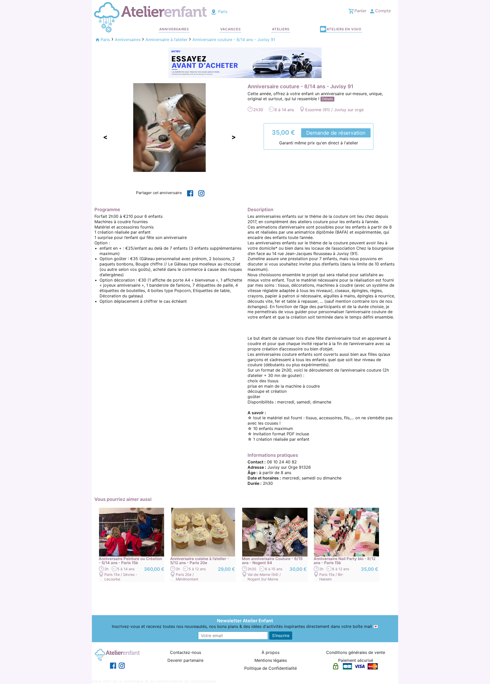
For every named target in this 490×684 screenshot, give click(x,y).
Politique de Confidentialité (270, 668)
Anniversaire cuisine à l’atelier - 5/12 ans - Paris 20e (199, 561)
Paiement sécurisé (355, 660)
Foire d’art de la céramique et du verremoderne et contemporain (154, 681)
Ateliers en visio (344, 29)
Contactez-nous (185, 652)
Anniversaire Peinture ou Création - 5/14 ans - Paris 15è (130, 561)
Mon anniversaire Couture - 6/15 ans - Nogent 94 (272, 561)
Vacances (230, 29)
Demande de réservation (335, 133)
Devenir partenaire (185, 660)
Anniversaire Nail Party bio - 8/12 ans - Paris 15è (344, 561)
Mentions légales (270, 660)
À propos (270, 652)
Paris (222, 11)
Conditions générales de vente (355, 652)
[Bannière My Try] (245, 62)
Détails (327, 99)
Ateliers (280, 29)
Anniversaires (174, 29)
